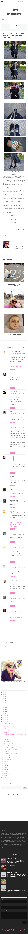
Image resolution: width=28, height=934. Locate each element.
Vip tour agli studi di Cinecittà (14, 310)
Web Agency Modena (21, 931)
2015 (4, 713)
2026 (4, 692)
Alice (11, 411)
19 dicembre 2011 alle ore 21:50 (18, 512)
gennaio (6, 775)
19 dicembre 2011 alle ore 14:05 (18, 461)
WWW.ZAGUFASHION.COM (16, 522)
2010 (4, 777)
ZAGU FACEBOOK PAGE (15, 524)
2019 (4, 706)
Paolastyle (12, 565)
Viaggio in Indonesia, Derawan (11, 726)
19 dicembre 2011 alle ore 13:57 (18, 413)
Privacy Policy (23, 929)
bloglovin (5, 648)
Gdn (11, 533)
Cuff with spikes (7, 739)
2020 (4, 704)
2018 (4, 707)
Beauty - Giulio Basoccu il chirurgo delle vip (14, 335)
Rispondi (12, 369)
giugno (5, 765)
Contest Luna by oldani (9, 743)
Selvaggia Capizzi (14, 580)
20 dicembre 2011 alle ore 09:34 (18, 547)
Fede (11, 460)
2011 (4, 721)
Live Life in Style (18, 617)
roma (4, 235)
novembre (6, 755)
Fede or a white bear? (11, 858)
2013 (4, 717)
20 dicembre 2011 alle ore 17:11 (18, 567)
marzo (5, 771)
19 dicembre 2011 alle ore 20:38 (18, 501)
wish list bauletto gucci (12, 872)
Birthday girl (6, 745)
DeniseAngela (13, 597)
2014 (4, 715)
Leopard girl (6, 732)
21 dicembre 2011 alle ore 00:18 (18, 582)
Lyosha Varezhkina (15, 351)
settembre (6, 759)
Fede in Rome (7, 751)
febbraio (6, 773)
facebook (5, 646)
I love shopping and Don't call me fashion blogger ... (15, 735)
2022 (4, 700)
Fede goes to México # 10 (12, 886)
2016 (4, 711)
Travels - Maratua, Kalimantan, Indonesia (13, 747)
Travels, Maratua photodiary (10, 749)
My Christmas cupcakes (9, 728)
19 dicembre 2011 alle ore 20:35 (18, 490)
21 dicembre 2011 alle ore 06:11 (18, 598)
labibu (11, 489)
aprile (5, 769)
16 (16, 27)
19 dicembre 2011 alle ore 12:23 (18, 353)
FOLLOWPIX (13, 391)
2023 (4, 698)
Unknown (12, 511)
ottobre (6, 757)
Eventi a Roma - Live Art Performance (14, 285)
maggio (6, 767)
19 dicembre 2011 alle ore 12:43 (18, 393)
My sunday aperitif (11, 865)
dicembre (6, 723)
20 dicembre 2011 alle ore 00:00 (18, 534)
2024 (4, 696)
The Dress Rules (14, 500)
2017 (4, 709)
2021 (4, 702)
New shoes (6, 741)
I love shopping (14, 929)
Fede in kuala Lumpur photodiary (11, 753)
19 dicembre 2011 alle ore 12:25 (18, 375)
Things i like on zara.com (9, 737)
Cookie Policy (9, 930)
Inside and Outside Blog (15, 366)
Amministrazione (18, 930)
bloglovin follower (14, 526)
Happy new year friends (9, 724)
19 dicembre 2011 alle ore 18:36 (18, 477)
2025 (4, 694)
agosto (5, 761)
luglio (5, 763)
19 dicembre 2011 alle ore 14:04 (18, 427)
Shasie (11, 609)
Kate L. (11, 373)
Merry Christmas (7, 730)
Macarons (9, 879)
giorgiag (12, 545)
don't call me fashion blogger (16, 234)
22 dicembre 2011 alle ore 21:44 (18, 611)
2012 (4, 719)
